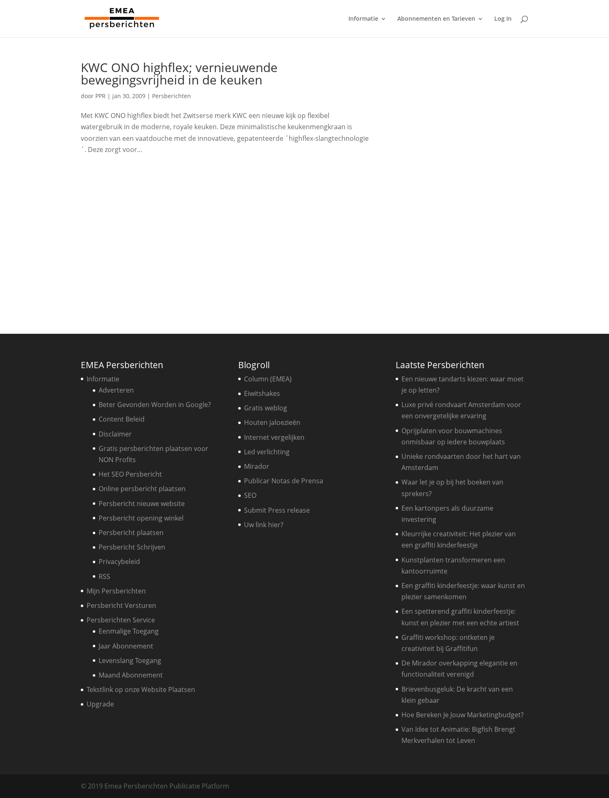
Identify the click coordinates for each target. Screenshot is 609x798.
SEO (250, 495)
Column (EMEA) (268, 378)
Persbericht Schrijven (132, 547)
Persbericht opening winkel (141, 518)
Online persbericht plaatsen (142, 488)
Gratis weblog (265, 407)
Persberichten (171, 96)
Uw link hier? (263, 524)
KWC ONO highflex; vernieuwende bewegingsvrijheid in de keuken (179, 73)
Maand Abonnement (131, 675)
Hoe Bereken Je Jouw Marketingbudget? (462, 714)
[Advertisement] (464, 185)
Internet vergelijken (274, 437)
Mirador (256, 466)
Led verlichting (267, 451)
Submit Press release (277, 510)
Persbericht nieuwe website (142, 503)
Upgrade (100, 704)
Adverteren (116, 390)
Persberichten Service (121, 619)
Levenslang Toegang (130, 660)
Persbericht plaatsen (131, 532)
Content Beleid (122, 419)
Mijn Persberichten (116, 590)
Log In (503, 19)
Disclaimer (115, 434)
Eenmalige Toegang (129, 631)
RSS (104, 576)
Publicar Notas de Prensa (283, 480)
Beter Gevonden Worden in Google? (155, 404)
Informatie (363, 19)
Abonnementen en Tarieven (436, 19)
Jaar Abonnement (126, 646)
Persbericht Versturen (121, 605)
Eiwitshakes (262, 393)
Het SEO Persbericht (130, 474)
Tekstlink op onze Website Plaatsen (141, 689)
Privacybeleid (119, 561)
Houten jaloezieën (272, 422)
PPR (100, 96)
